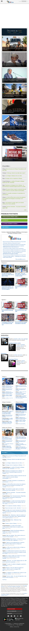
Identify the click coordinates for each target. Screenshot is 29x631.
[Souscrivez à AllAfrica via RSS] (20, 616)
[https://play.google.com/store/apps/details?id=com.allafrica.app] (8, 619)
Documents (4, 353)
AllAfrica (10, 2)
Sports (3, 299)
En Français (24, 1)
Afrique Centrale (6, 402)
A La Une (5, 166)
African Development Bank (10, 216)
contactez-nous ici (4, 595)
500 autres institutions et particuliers (14, 586)
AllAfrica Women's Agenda (9, 223)
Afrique (4, 376)
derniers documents (18, 354)
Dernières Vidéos (5, 337)
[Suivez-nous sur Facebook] (8, 616)
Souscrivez (9, 613)
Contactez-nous (11, 624)
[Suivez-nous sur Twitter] (11, 616)
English (20, 1)
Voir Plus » (4, 579)
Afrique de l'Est (19, 402)
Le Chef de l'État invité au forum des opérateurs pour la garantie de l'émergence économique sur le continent (14, 198)
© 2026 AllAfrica (8, 623)
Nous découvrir (20, 624)
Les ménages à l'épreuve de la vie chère (12, 175)
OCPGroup (5, 220)
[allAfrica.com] (14, 237)
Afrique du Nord (20, 427)
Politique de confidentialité (19, 623)
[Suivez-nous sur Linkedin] (14, 616)
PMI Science (5, 227)
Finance (4, 263)
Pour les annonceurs (11, 611)
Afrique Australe (20, 376)
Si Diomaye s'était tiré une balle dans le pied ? (13, 173)
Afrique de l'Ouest (6, 427)
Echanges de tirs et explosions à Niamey (12, 178)
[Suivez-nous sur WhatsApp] (17, 616)
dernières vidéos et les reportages (21, 338)
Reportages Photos (13, 359)
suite (25, 209)
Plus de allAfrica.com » (21, 259)
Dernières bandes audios (15, 343)
